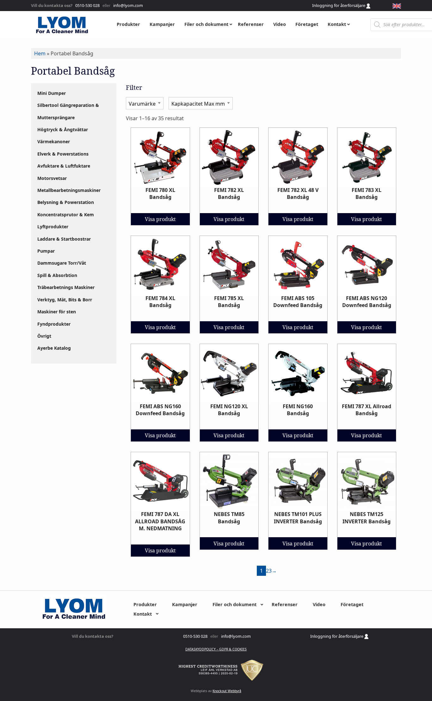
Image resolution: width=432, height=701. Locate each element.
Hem (40, 53)
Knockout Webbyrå (227, 691)
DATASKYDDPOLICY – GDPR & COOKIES (216, 649)
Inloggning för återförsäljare (339, 5)
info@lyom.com (127, 5)
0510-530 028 (87, 5)
